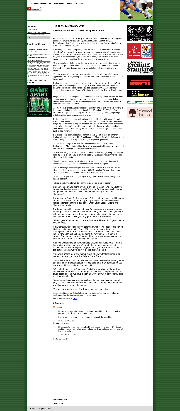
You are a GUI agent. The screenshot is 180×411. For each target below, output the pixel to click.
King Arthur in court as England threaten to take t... (38, 50)
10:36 (75, 299)
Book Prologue (33, 29)
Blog (29, 37)
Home (30, 23)
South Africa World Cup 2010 (37, 32)
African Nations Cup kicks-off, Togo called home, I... (37, 59)
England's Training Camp (36, 34)
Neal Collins (32, 26)
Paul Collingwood (69, 295)
